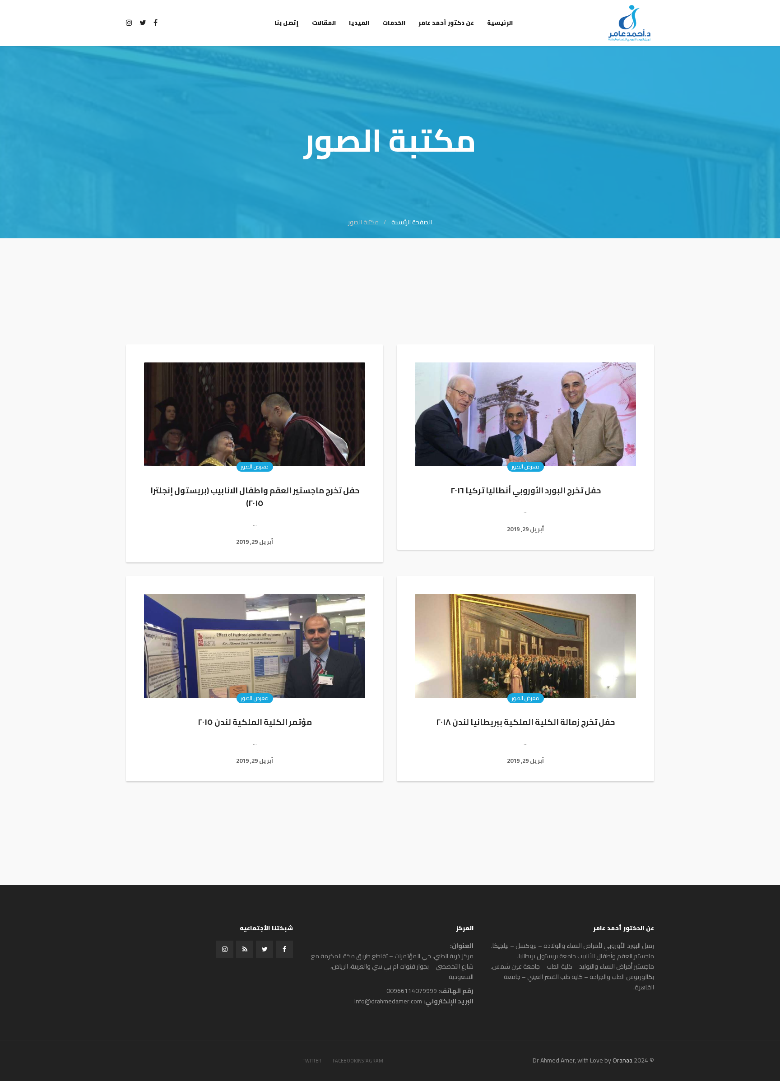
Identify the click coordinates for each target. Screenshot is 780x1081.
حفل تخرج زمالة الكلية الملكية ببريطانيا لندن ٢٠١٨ (525, 721)
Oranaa (622, 1060)
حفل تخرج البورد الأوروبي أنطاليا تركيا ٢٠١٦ (525, 490)
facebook (345, 1060)
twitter (312, 1060)
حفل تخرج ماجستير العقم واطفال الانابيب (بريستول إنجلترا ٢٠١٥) (254, 496)
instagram (370, 1060)
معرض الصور (525, 466)
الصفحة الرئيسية (411, 222)
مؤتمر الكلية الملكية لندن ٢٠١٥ (255, 721)
